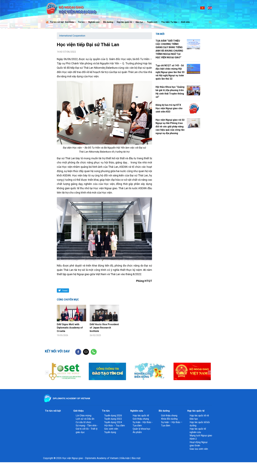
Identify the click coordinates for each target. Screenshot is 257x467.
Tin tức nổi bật (57, 22)
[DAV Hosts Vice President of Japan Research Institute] (104, 313)
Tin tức (81, 22)
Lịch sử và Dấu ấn (85, 418)
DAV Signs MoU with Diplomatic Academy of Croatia (70, 327)
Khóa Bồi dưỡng (169, 418)
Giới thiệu (69, 22)
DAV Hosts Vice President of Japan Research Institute (104, 327)
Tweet (65, 290)
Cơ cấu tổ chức (83, 422)
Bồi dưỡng (108, 22)
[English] (210, 7)
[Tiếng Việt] (202, 7)
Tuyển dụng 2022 (113, 418)
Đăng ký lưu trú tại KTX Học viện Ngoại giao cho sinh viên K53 (169, 108)
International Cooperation (72, 35)
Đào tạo (139, 22)
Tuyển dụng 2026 (113, 415)
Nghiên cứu (93, 22)
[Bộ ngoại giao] (108, 371)
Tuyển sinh (152, 22)
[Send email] (86, 351)
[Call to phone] (94, 351)
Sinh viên (185, 22)
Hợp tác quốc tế (124, 22)
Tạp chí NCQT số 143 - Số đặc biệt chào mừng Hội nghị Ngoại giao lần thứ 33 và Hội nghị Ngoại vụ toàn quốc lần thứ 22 (170, 72)
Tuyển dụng (110, 432)
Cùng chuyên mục (68, 299)
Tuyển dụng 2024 (113, 422)
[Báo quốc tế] (192, 371)
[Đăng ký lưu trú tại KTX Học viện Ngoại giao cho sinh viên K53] (193, 108)
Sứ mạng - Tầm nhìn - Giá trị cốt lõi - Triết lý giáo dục (87, 429)
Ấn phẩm (137, 432)
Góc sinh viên (111, 428)
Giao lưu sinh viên (199, 448)
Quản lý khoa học (141, 428)
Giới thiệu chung (141, 418)
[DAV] (71, 7)
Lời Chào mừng (83, 415)
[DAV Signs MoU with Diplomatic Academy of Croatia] (71, 313)
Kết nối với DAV (57, 351)
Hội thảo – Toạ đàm (114, 425)
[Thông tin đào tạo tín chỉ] (65, 371)
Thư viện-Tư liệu (169, 22)
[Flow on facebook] (78, 351)
